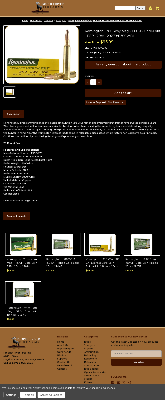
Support (62, 358)
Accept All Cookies (51, 395)
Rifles (87, 341)
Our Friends (64, 351)
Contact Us (63, 362)
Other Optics (91, 375)
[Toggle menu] (8, 8)
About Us (62, 345)
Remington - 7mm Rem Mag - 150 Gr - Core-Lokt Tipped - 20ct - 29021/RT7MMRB (22, 311)
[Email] (118, 382)
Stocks (88, 378)
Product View (23, 247)
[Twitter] (123, 382)
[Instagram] (129, 382)
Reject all (28, 395)
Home (60, 341)
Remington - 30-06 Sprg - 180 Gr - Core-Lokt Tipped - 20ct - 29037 (142, 263)
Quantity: (89, 76)
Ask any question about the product (123, 64)
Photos (61, 355)
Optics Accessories (95, 372)
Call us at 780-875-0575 (18, 362)
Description (13, 114)
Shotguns (89, 345)
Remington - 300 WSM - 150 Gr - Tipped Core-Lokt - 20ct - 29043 (63, 263)
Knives (88, 382)
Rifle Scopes (91, 368)
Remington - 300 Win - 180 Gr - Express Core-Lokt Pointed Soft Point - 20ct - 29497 (103, 263)
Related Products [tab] (16, 216)
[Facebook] (112, 382)
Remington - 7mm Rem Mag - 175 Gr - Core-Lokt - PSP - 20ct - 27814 (23, 263)
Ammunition (91, 351)
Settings (11, 395)
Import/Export (65, 348)
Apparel (88, 348)
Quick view (23, 241)
